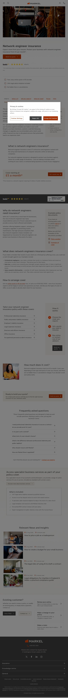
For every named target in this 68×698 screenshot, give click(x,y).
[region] (34, 112)
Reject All (35, 118)
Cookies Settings (16, 118)
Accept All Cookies (50, 118)
